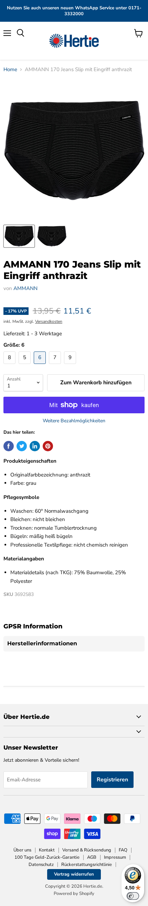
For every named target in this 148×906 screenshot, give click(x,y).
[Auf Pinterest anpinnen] (48, 446)
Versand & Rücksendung (86, 850)
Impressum (115, 857)
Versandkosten (48, 321)
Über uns (22, 850)
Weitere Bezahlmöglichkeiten (74, 421)
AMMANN (25, 288)
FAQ (123, 850)
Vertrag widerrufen (74, 874)
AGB (91, 857)
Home (10, 70)
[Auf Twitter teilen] (22, 446)
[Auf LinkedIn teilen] (35, 446)
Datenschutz (41, 864)
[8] (10, 365)
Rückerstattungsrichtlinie (86, 864)
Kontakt (47, 850)
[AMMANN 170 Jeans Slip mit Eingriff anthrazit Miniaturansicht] (19, 236)
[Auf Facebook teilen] (8, 446)
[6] (40, 365)
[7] (56, 365)
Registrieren (112, 779)
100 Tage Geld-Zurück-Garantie (47, 857)
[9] (71, 365)
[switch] (133, 896)
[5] (25, 365)
